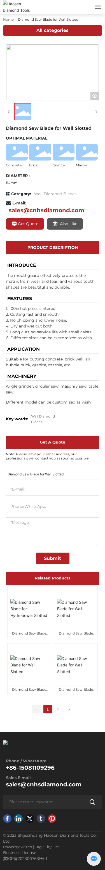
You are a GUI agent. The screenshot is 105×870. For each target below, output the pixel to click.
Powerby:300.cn (17, 847)
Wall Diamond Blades (55, 193)
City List (52, 847)
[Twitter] (29, 818)
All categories (52, 30)
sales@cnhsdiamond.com (46, 210)
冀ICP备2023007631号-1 (25, 858)
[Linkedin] (18, 818)
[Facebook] (7, 818)
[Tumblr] (41, 818)
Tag (38, 847)
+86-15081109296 (30, 767)
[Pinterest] (52, 818)
